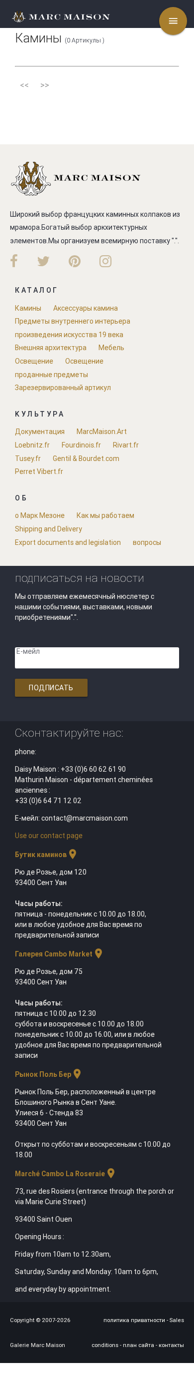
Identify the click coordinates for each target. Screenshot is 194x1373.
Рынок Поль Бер (49, 1074)
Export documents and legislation (68, 542)
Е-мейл (28, 651)
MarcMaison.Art (102, 431)
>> (44, 84)
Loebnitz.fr (32, 445)
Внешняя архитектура (51, 347)
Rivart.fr (126, 445)
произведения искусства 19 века (69, 334)
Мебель (111, 347)
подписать (51, 687)
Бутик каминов (47, 854)
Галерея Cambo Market (59, 953)
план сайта (139, 1345)
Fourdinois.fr (81, 445)
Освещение (34, 361)
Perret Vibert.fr (39, 471)
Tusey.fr (28, 458)
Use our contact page (49, 835)
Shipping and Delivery (48, 528)
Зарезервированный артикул (63, 387)
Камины (28, 308)
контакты (171, 1345)
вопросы (147, 542)
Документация (40, 431)
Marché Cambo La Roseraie (66, 1173)
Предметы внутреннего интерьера (72, 321)
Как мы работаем (105, 515)
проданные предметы (51, 374)
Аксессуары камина (85, 308)
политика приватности (135, 1320)
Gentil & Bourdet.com (86, 458)
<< (24, 84)
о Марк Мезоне (40, 515)
